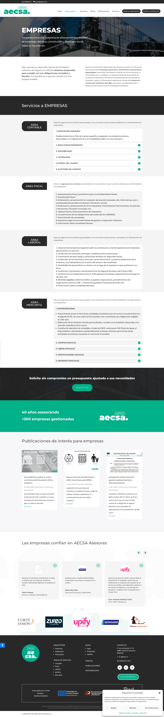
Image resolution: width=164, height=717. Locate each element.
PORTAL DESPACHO (151, 11)
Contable (58, 663)
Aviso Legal (142, 713)
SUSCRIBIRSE (128, 677)
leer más (27, 506)
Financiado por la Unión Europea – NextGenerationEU (41, 693)
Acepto (113, 708)
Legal (89, 648)
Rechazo (132, 708)
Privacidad (135, 713)
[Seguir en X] (126, 667)
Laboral (58, 669)
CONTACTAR (82, 388)
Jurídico (58, 672)
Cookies (90, 654)
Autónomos (39, 487)
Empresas (49, 487)
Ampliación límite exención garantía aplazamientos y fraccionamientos (121, 480)
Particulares (28, 490)
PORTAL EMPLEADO (131, 11)
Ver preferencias (151, 708)
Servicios (83, 11)
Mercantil (58, 675)
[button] (159, 693)
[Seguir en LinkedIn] (119, 667)
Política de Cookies (125, 713)
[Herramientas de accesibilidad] (2, 645)
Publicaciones (103, 11)
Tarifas (92, 11)
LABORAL (88, 484)
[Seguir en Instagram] (132, 667)
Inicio (60, 11)
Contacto (115, 11)
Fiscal (57, 666)
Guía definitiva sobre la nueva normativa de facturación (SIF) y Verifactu (38, 480)
